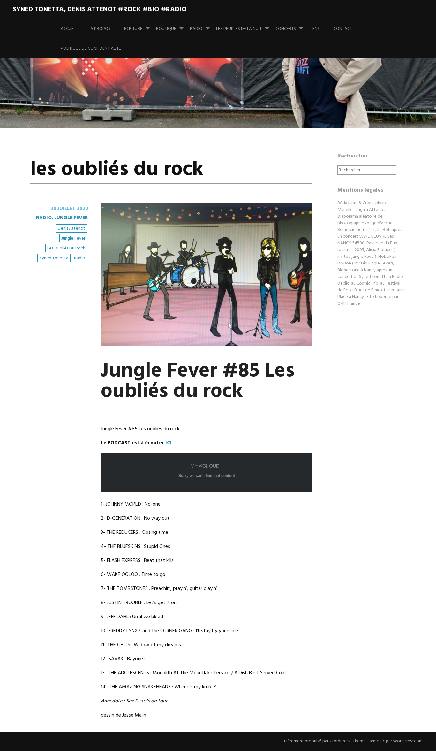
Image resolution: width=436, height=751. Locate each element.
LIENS (315, 29)
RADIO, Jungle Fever (62, 218)
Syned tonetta (54, 258)
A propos (100, 29)
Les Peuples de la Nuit (239, 29)
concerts (285, 29)
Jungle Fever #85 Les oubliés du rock (198, 381)
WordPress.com (408, 741)
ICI (168, 443)
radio (79, 258)
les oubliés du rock (66, 248)
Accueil (69, 29)
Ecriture (133, 29)
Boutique (166, 29)
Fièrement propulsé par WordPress (317, 741)
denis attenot (71, 228)
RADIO (196, 29)
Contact (343, 29)
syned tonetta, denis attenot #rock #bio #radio (100, 9)
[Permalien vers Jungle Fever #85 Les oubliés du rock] (206, 345)
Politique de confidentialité (91, 48)
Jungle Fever (73, 238)
